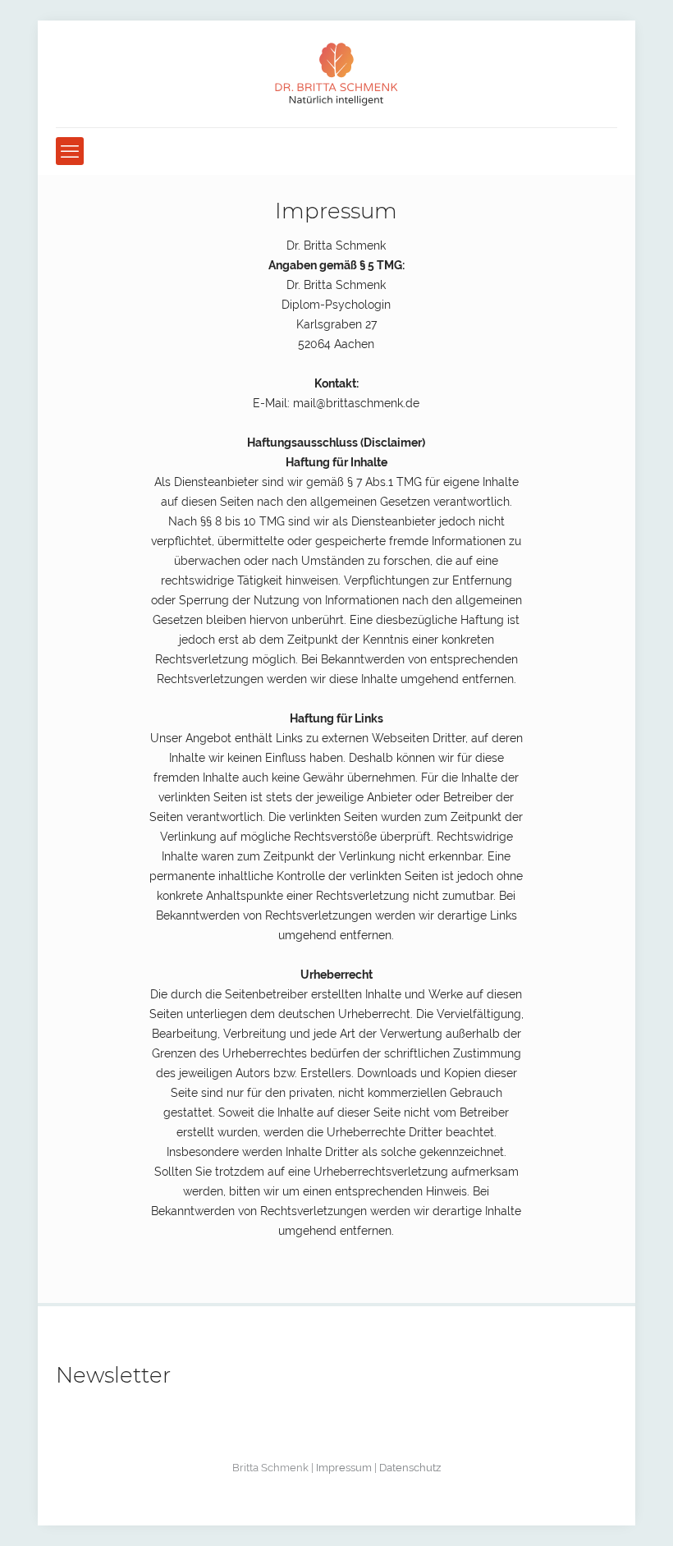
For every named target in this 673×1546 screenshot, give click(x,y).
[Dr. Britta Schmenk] (336, 74)
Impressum (344, 1467)
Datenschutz (410, 1467)
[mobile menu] (70, 151)
